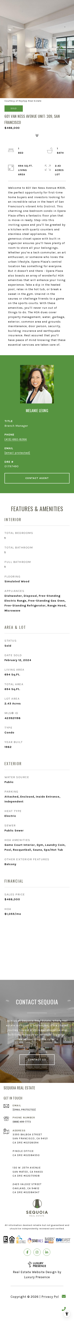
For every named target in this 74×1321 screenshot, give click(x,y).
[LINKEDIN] (46, 1252)
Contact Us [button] (37, 1059)
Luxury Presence (37, 1277)
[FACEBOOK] (27, 1252)
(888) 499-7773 (22, 1121)
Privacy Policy (52, 1297)
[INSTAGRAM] (37, 1252)
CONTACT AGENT (37, 478)
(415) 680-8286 (15, 439)
